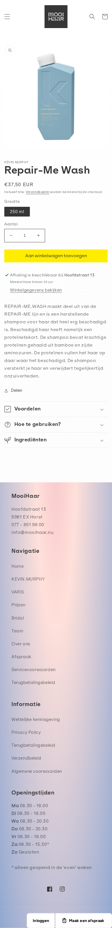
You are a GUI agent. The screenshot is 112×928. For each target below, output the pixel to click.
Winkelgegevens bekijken (36, 290)
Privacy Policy (26, 732)
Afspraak (21, 656)
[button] (7, 16)
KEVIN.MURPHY (28, 579)
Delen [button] (16, 390)
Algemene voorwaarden (36, 771)
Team (17, 631)
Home (17, 566)
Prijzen (18, 604)
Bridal (17, 618)
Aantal (11, 224)
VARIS (17, 592)
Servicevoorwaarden (33, 669)
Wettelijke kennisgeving (35, 719)
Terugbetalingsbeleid (33, 682)
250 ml (17, 211)
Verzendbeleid (26, 758)
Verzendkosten (37, 192)
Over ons (20, 643)
